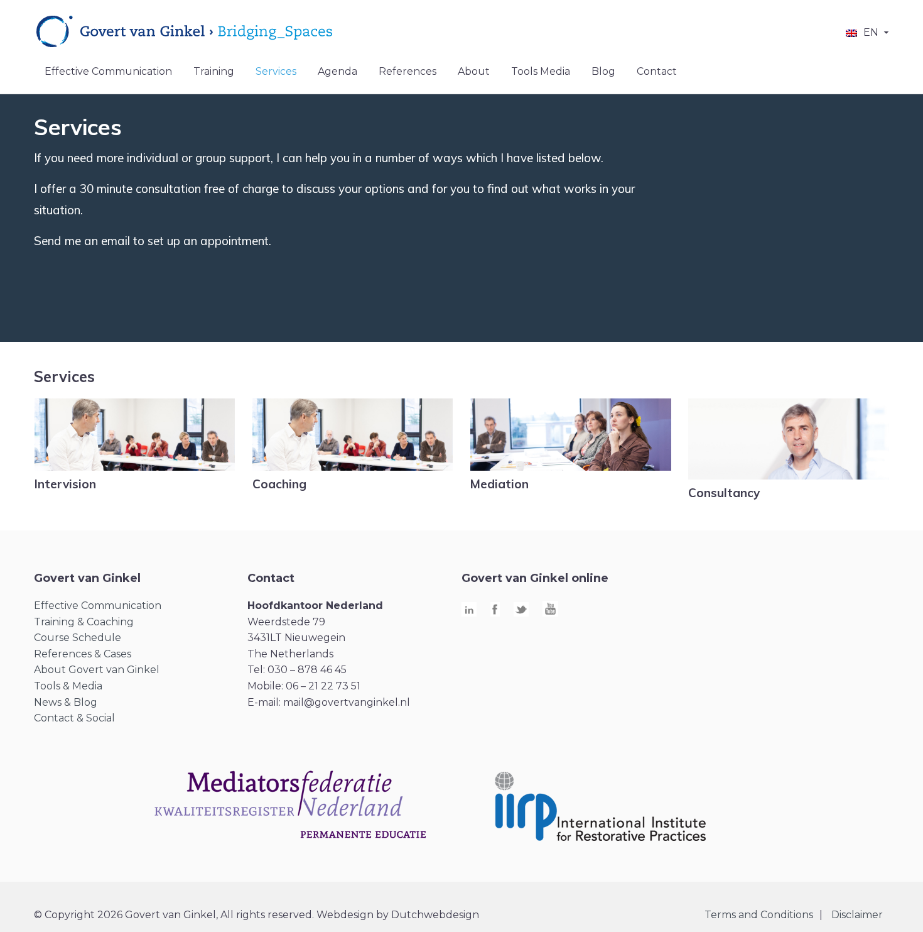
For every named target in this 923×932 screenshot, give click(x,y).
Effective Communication (108, 71)
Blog (603, 71)
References (407, 71)
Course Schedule (77, 638)
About (474, 71)
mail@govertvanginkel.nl (346, 702)
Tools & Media (68, 686)
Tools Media (540, 71)
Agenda (337, 71)
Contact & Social (74, 718)
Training (213, 71)
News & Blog (65, 702)
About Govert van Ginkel (96, 670)
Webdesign (345, 915)
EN (870, 32)
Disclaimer (857, 915)
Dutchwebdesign (435, 915)
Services (276, 71)
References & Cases (82, 654)
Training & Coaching (84, 622)
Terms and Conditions (758, 915)
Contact (657, 71)
